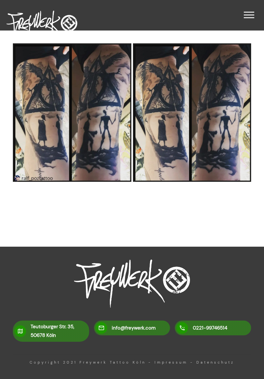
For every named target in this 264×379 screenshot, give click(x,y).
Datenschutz (215, 362)
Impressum (171, 362)
